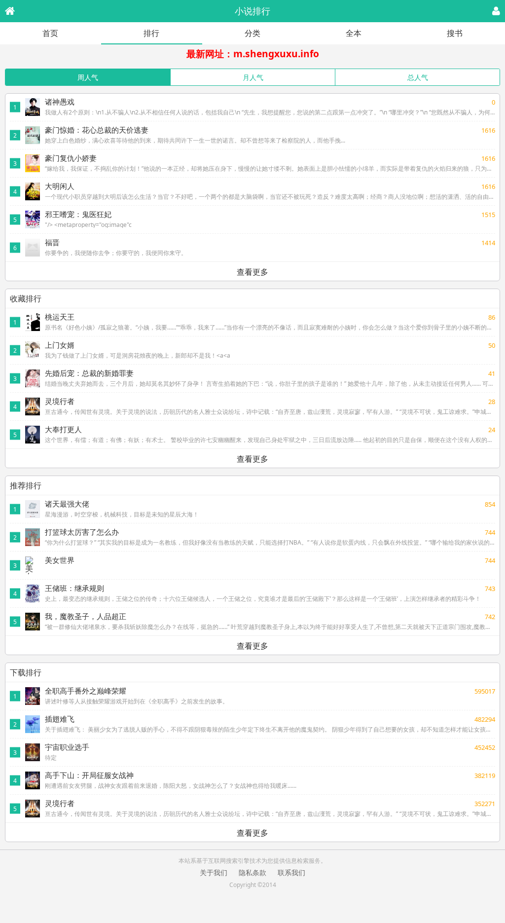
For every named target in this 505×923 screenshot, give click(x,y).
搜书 (455, 33)
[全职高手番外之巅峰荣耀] (32, 696)
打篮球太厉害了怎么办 (82, 532)
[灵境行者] (32, 406)
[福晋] (32, 248)
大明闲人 (59, 186)
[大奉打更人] (32, 434)
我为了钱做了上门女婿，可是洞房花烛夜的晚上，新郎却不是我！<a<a (137, 355)
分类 (252, 33)
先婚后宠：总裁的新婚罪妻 (89, 373)
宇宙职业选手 (67, 747)
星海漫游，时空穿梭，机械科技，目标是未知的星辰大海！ (122, 514)
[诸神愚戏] (32, 107)
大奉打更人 (63, 429)
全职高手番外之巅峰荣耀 (85, 691)
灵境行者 (59, 401)
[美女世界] (32, 565)
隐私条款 (252, 872)
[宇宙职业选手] (32, 752)
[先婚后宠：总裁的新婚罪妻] (32, 378)
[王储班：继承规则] (32, 593)
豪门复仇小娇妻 (71, 158)
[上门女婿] (32, 350)
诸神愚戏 (59, 102)
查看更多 (252, 271)
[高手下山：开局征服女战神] (32, 780)
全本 (353, 33)
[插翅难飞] (32, 724)
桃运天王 (59, 317)
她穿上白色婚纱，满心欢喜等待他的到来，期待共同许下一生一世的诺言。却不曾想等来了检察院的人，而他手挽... (195, 140)
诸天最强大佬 (67, 504)
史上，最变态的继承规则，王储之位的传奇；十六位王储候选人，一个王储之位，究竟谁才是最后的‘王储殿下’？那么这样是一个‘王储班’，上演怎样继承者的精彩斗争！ (263, 598)
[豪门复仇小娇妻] (32, 163)
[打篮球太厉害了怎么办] (32, 537)
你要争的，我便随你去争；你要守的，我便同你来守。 (116, 253)
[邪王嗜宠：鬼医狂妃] (32, 219)
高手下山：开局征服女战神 (89, 775)
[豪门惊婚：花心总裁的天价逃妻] (32, 135)
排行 (151, 33)
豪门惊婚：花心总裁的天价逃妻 (96, 130)
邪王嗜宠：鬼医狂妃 (78, 214)
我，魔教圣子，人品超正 (85, 616)
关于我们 (213, 872)
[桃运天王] (32, 322)
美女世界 (59, 560)
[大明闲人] (32, 191)
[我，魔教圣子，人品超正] (32, 621)
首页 (50, 33)
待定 (51, 757)
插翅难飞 (59, 719)
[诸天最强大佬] (32, 509)
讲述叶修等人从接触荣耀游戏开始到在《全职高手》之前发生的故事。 (136, 701)
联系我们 (291, 872)
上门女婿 (59, 345)
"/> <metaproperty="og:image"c (88, 225)
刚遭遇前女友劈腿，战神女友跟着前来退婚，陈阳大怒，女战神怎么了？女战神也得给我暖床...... (170, 785)
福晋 (52, 242)
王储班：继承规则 (74, 588)
